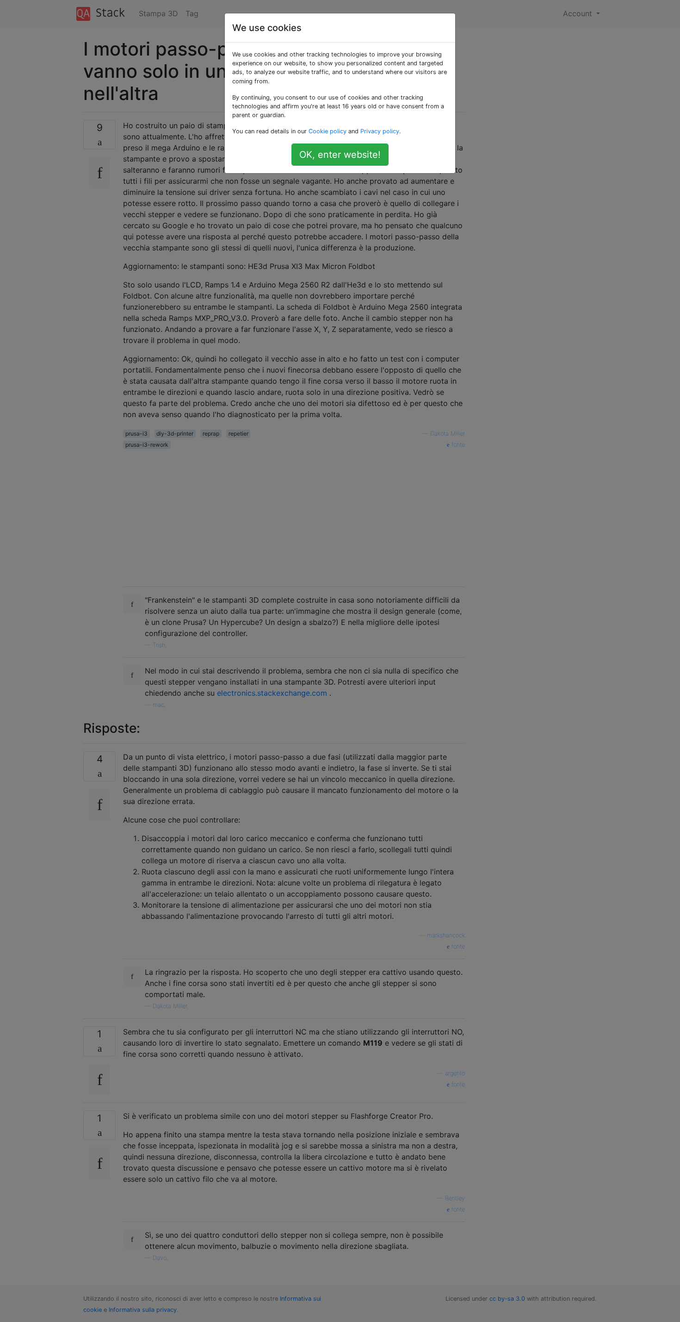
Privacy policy (379, 131)
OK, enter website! (340, 154)
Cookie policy (327, 131)
